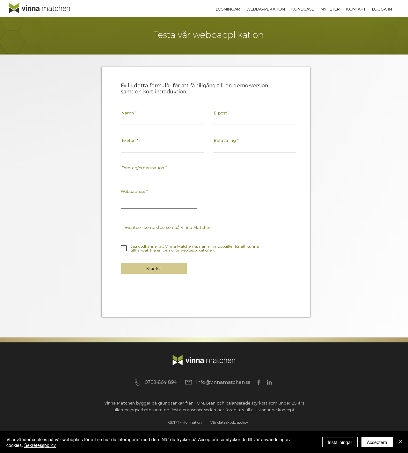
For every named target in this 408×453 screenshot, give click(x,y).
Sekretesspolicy (40, 445)
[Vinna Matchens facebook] (258, 382)
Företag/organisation (142, 168)
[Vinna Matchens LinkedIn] (269, 382)
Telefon (128, 140)
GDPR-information (185, 422)
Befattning (225, 140)
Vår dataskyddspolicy (229, 422)
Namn (127, 113)
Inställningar (340, 442)
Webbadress (133, 191)
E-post (220, 113)
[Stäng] (400, 442)
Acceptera (377, 442)
